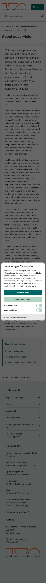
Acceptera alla (23, 292)
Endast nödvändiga (23, 300)
